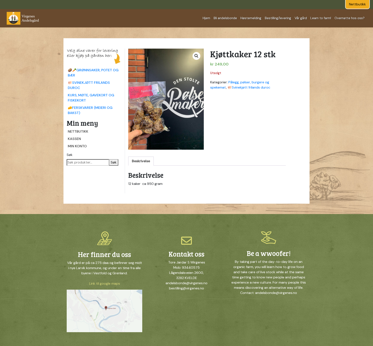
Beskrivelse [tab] (141, 161)
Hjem (206, 18)
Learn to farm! (320, 18)
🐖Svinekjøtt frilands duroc (249, 87)
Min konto (77, 146)
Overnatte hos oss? (350, 18)
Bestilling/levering (278, 18)
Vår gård (301, 18)
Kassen (74, 138)
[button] (196, 56)
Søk (70, 154)
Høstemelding (250, 18)
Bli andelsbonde (225, 18)
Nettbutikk (357, 4)
